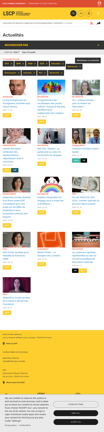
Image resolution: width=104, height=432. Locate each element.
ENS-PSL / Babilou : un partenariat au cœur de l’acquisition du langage (49, 151)
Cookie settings (75, 404)
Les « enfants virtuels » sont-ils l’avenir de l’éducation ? (83, 103)
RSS (91, 23)
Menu (98, 13)
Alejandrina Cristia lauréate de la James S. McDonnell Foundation (16, 300)
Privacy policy (11, 425)
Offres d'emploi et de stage (15, 352)
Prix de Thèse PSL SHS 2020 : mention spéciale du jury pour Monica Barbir (85, 200)
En (81, 13)
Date (17, 52)
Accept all (76, 422)
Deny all (76, 413)
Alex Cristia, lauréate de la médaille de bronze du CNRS (16, 255)
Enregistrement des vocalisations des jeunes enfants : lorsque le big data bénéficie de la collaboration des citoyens (51, 106)
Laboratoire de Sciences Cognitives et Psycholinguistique (16, 13)
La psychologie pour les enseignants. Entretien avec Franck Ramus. (16, 103)
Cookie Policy (25, 425)
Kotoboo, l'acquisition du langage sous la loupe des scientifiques (50, 200)
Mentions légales (11, 358)
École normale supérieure (14, 3)
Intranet (89, 13)
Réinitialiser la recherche (88, 60)
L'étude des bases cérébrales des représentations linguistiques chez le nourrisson (13, 155)
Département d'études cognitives (43, 3)
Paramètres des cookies (14, 361)
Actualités (58, 23)
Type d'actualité (28, 52)
